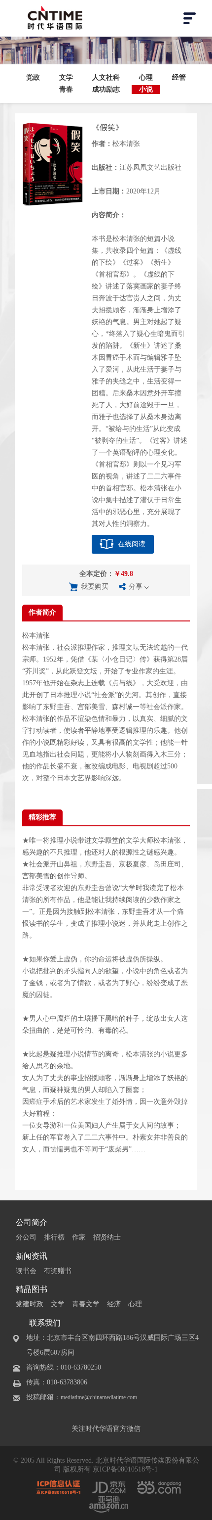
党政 (33, 77)
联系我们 (45, 1323)
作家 (79, 1237)
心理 (146, 77)
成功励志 (106, 89)
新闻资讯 (31, 1256)
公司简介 (31, 1222)
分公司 (26, 1237)
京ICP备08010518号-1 (125, 1469)
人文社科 (106, 77)
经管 (179, 77)
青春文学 (86, 1304)
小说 (146, 89)
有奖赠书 (57, 1271)
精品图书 (31, 1289)
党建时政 (29, 1304)
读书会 (26, 1271)
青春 (66, 89)
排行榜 (54, 1237)
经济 (114, 1304)
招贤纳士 (107, 1237)
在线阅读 (131, 544)
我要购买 (94, 586)
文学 (66, 77)
